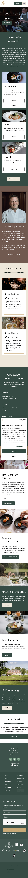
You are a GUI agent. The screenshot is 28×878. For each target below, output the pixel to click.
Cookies (8, 872)
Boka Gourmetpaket (10, 557)
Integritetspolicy (10, 869)
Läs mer (7, 605)
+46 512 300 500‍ (14, 753)
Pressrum (19, 781)
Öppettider (20, 784)
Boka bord (7, 23)
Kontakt (19, 787)
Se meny (14, 105)
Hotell (6, 775)
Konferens (7, 790)
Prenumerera (15, 830)
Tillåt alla (14, 451)
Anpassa (13, 456)
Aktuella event (19, 23)
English (21, 791)
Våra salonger (8, 503)
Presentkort (20, 775)
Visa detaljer (19, 446)
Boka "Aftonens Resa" (14, 254)
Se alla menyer (13, 179)
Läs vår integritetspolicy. (9, 833)
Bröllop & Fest (9, 787)
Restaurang (8, 781)
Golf (6, 784)
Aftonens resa (9, 245)
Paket (6, 778)
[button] (18, 3)
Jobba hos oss (20, 778)
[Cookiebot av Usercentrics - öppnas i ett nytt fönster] (19, 420)
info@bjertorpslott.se (15, 755)
